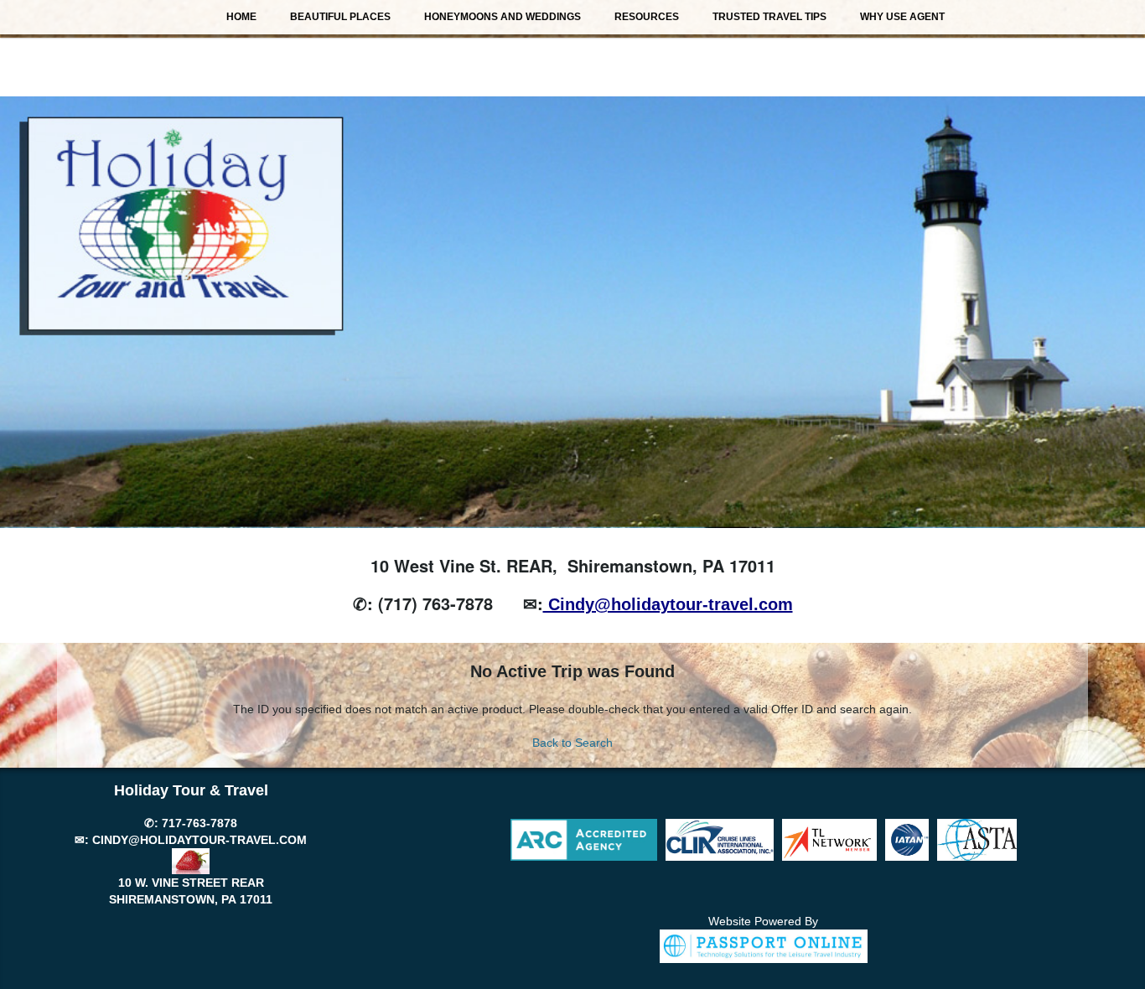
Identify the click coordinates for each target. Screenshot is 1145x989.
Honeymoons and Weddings (502, 17)
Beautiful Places (340, 17)
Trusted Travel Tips (769, 17)
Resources (646, 17)
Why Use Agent (902, 17)
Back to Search (572, 742)
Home (241, 17)
